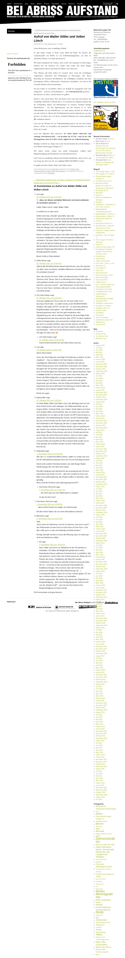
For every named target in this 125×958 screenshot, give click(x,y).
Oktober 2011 (100, 764)
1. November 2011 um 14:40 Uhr (49, 504)
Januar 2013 (100, 729)
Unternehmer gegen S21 (104, 320)
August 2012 (100, 741)
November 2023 (101, 423)
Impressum (11, 602)
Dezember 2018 (101, 562)
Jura (26, 4)
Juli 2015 (99, 658)
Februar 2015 (100, 670)
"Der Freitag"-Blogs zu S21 (105, 171)
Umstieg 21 (100, 315)
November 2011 (101, 762)
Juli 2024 (99, 404)
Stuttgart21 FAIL (101, 301)
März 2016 (99, 639)
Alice (61, 44)
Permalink (51, 173)
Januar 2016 (100, 644)
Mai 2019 (99, 550)
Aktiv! (9, 4)
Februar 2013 (100, 726)
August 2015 (100, 656)
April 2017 (99, 609)
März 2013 (99, 724)
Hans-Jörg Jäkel (101, 879)
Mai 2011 (99, 776)
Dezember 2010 (101, 788)
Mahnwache (99, 889)
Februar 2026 (100, 359)
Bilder (98, 829)
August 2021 (100, 486)
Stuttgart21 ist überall (103, 306)
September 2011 (101, 766)
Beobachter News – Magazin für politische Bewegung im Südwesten (105, 185)
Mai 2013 (99, 719)
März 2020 (99, 526)
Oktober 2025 (100, 369)
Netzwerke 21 (100, 266)
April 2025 (99, 383)
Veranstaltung (100, 932)
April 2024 (99, 411)
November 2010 (101, 790)
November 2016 (101, 621)
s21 (97, 917)
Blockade (100, 831)
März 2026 (99, 357)
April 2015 (99, 665)
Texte (32, 4)
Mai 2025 (99, 381)
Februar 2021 (100, 501)
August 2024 (100, 402)
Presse (46, 4)
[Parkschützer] (65, 608)
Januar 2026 (100, 362)
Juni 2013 (99, 717)
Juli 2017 (99, 602)
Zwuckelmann (100, 324)
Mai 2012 (99, 748)
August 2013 (100, 712)
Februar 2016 (100, 642)
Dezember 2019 (101, 533)
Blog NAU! (99, 193)
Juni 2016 (99, 632)
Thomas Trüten (101, 310)
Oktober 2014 (100, 679)
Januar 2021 (100, 503)
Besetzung (99, 826)
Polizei (98, 902)
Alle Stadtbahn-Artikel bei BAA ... (105, 102)
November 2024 (101, 395)
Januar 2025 (100, 390)
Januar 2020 (100, 531)
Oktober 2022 (100, 453)
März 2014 (99, 696)
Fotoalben (55, 4)
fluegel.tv (99, 862)
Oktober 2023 (100, 425)
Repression (99, 915)
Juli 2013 (99, 715)
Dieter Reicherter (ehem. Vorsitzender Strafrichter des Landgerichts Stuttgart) (105, 852)
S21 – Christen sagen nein (105, 284)
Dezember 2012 (101, 731)
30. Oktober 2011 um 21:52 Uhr (49, 197)
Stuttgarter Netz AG (103, 308)
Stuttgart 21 (100, 925)
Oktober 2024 (100, 397)
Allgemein (55, 169)
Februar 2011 (100, 783)
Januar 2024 (100, 418)
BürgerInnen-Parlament (104, 219)
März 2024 (99, 414)
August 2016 (100, 628)
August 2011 (100, 769)
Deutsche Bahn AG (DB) (105, 845)
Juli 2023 (99, 432)
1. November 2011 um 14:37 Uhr (52, 490)
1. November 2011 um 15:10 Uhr (49, 519)
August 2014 (100, 684)
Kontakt (80, 4)
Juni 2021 (99, 491)
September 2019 (101, 541)
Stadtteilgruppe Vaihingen (105, 299)
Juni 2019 (99, 548)
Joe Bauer (99, 881)
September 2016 (101, 625)
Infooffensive (100, 256)
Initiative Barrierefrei (103, 261)
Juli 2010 (99, 799)
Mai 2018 (99, 578)
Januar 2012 (100, 757)
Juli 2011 (99, 771)
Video (99, 934)
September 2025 (101, 371)
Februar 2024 (100, 416)
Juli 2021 (99, 489)
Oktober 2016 (100, 623)
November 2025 (101, 367)
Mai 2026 (99, 352)
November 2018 (101, 564)
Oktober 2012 (100, 736)
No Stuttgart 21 (101, 268)
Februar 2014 (100, 698)
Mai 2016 (99, 635)
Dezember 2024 (101, 392)
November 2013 (101, 705)
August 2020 (100, 515)
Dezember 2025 (101, 364)
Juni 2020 (99, 519)
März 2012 (99, 752)
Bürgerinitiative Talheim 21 (105, 216)
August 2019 (100, 543)
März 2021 (99, 498)
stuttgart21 (99, 927)
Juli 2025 (99, 376)
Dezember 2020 (101, 505)
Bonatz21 (99, 195)
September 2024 (101, 399)
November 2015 (101, 649)
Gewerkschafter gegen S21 (105, 247)
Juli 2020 (99, 517)
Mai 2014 (99, 691)
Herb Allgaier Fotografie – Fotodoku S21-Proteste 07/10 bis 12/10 (105, 251)
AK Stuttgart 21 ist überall (105, 174)
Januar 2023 (100, 446)
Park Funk (99, 270)
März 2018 (99, 583)
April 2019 (99, 552)
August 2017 (100, 599)
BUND (98, 836)
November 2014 (101, 677)
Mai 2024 (99, 409)
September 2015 (101, 653)
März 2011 (99, 780)
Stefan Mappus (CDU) (103, 922)
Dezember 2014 (101, 675)
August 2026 (100, 345)
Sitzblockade (101, 920)
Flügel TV (99, 244)
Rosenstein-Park (101, 280)
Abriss (97, 811)
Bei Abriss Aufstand (16, 20)
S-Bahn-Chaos (101, 282)
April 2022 (99, 468)
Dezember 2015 (101, 646)
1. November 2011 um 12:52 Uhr (49, 454)
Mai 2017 (99, 606)
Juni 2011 (99, 773)
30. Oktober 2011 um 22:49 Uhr (49, 263)
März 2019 (99, 555)
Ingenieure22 (100, 259)
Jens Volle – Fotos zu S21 (105, 263)
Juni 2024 (99, 406)
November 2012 (101, 733)
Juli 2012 (99, 743)
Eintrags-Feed (101, 334)
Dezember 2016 (101, 618)
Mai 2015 (99, 663)
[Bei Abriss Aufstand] (62, 11)
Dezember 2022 (101, 449)
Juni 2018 (99, 576)
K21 (97, 886)
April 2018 (99, 581)
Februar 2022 (100, 472)
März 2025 (99, 385)
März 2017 (99, 611)
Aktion (99, 813)
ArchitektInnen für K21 (104, 181)
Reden (39, 4)
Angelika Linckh (101, 821)
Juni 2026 (99, 350)
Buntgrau (99, 202)
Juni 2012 (99, 745)
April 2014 (99, 693)
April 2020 (99, 524)
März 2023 (99, 442)
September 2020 (101, 512)
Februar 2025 (100, 388)
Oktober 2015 (100, 651)
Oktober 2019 (100, 538)
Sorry (112, 139)
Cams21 (99, 221)
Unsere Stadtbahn (102, 317)
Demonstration (105, 840)
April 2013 (99, 722)
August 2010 (100, 797)
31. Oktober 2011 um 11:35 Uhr (48, 400)
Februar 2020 (100, 529)
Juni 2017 (99, 604)
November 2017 (101, 592)
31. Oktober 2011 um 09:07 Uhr (49, 350)
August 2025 (100, 374)
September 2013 (101, 710)
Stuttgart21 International (104, 303)
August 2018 (100, 571)
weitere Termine (12, 54)
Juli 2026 (99, 348)
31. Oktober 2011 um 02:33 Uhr (51, 340)
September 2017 (101, 597)
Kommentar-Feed (102, 336)
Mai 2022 (99, 465)
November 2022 (101, 451)
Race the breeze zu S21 (104, 275)
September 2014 (101, 682)
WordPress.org (101, 338)
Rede (100, 912)
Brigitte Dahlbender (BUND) (104, 834)
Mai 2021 (99, 494)
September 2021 (101, 484)
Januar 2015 (100, 672)
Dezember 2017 (101, 590)
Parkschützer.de (101, 273)
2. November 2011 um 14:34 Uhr (52, 545)
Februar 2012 (100, 755)
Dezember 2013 (101, 703)
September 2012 (101, 738)
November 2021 (101, 479)
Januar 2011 (100, 785)
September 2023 (101, 428)
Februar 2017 (100, 613)
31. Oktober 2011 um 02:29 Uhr (49, 298)
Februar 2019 (100, 557)
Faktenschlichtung (101, 859)
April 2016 (99, 637)
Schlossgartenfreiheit (103, 287)
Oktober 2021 (100, 482)
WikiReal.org (100, 322)
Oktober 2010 (100, 792)
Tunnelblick (100, 313)
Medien (100, 891)
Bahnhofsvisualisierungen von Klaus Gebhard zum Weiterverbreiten (57, 30)
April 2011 (99, 778)
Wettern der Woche (103, 947)
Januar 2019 (100, 559)
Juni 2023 (99, 435)
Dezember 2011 (101, 759)
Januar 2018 (100, 588)
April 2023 (99, 439)
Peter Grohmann (103, 900)
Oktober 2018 (100, 566)
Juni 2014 (99, 689)
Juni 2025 (99, 378)
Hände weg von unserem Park (45, 33)
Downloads (18, 4)
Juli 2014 (99, 686)
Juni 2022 (99, 463)
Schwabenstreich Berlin (104, 289)
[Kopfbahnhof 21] (39, 608)
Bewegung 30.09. (102, 190)
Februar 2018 (100, 585)
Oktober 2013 (100, 708)
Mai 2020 (99, 522)
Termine (71, 4)
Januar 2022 (100, 475)
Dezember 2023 (101, 421)
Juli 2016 (99, 630)
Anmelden (99, 331)
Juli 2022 (99, 461)
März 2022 (99, 470)
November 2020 (101, 508)
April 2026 (99, 355)
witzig (97, 954)
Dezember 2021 (101, 477)
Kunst (64, 4)
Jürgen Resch (100, 884)
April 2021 (99, 496)
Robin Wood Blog (102, 277)
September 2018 (101, 569)
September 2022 (101, 456)
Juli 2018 (99, 573)
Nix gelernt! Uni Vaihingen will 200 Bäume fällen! (105, 162)
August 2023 (100, 430)
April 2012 (99, 750)
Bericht (99, 823)
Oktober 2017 (100, 595)
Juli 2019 (99, 545)
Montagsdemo (104, 895)
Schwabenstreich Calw (104, 291)
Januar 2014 (100, 700)
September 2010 (101, 795)
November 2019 (101, 536)
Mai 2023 (99, 437)
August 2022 (100, 458)
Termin (99, 930)
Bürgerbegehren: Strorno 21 (105, 214)
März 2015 (99, 668)
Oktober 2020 (100, 510)
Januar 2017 (100, 616)
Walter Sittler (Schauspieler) (56, 171)
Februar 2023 (100, 444)
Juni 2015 (99, 661)
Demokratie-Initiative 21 (104, 223)
